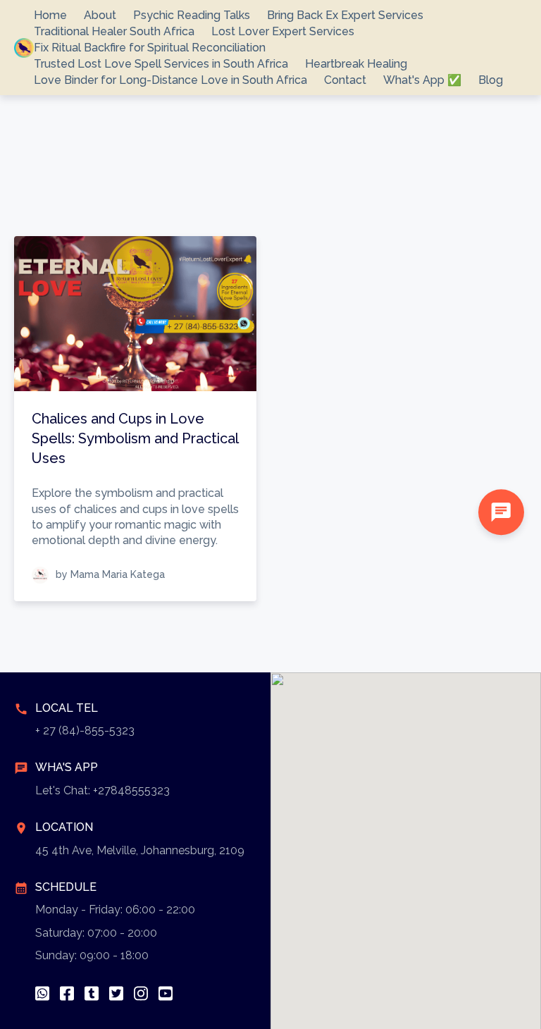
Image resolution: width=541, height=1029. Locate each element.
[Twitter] (116, 993)
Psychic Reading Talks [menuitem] (191, 15)
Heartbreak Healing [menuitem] (356, 63)
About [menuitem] (100, 15)
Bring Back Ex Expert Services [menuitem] (345, 15)
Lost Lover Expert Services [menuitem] (282, 31)
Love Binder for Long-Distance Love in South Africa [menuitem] (170, 80)
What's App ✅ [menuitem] (422, 80)
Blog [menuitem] (490, 80)
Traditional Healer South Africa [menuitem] (114, 31)
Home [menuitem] (50, 15)
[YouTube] (165, 993)
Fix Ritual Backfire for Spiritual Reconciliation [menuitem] (150, 47)
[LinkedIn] (92, 993)
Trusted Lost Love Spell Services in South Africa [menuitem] (161, 63)
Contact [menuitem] (345, 80)
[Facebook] (67, 993)
